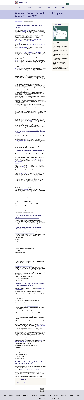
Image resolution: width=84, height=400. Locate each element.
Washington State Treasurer (20, 341)
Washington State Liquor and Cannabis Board (36, 44)
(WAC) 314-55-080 (18, 161)
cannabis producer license (32, 105)
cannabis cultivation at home (24, 47)
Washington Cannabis (19, 21)
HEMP (55, 7)
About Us (78, 395)
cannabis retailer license (24, 156)
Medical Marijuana (40, 8)
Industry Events (26, 395)
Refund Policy (47, 398)
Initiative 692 (23, 31)
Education (18, 395)
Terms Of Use (39, 398)
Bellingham (18, 382)
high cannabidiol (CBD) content (31, 306)
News (5, 395)
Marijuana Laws (20, 7)
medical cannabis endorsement (38, 159)
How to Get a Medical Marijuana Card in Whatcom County (60, 59)
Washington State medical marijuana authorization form (27, 49)
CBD (49, 7)
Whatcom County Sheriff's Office (27, 369)
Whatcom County (27, 30)
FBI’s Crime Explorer (40, 369)
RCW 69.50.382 (23, 222)
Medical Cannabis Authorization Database (33, 52)
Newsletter (56, 395)
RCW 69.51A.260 (18, 68)
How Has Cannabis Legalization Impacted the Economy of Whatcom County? (60, 63)
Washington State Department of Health (24, 43)
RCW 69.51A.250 (18, 73)
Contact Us (23, 398)
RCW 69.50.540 (40, 340)
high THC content (25, 166)
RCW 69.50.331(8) (31, 120)
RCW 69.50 (32, 40)
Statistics (63, 7)
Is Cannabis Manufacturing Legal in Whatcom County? (60, 47)
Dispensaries (34, 395)
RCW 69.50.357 (23, 173)
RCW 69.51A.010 (18, 60)
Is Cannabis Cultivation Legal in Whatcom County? (59, 43)
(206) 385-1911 (66, 1)
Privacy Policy (30, 398)
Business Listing (64, 395)
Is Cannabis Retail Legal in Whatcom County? (60, 51)
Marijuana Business (29, 8)
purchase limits (25, 189)
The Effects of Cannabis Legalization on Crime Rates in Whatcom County (60, 68)
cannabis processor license (20, 140)
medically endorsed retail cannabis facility (23, 266)
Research (72, 395)
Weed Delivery (42, 395)
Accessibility (60, 398)
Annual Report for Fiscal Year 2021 (27, 337)
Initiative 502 (41, 32)
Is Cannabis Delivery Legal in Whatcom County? (60, 55)
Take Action (11, 395)
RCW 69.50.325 (25, 116)
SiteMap (54, 398)
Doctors (49, 395)
